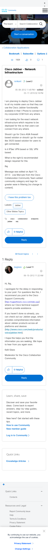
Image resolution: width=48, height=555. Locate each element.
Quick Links (10, 492)
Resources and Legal (15, 506)
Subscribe (28, 54)
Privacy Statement (22, 543)
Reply (24, 240)
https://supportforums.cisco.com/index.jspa (22, 302)
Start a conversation (24, 34)
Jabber (18, 205)
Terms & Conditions (18, 519)
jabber (10, 221)
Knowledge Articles (16, 461)
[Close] (44, 531)
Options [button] (41, 54)
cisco (12, 219)
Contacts (13, 497)
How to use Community (18, 425)
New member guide (16, 428)
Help (11, 515)
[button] (8, 232)
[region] (24, 541)
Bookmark (14, 54)
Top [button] (3, 484)
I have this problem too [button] (19, 197)
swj (17, 221)
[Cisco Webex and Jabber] (32, 254)
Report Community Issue (20, 511)
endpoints (34, 219)
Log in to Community (17, 435)
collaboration (23, 219)
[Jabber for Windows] (37, 254)
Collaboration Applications (16, 48)
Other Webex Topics (15, 212)
